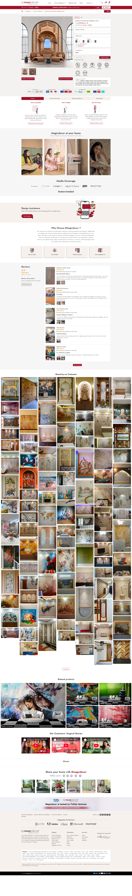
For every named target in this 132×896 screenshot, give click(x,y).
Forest (83, 853)
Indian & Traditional (98, 80)
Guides (32, 98)
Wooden (93, 855)
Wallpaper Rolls (72, 3)
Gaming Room (31, 858)
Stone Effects (71, 855)
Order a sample (105, 57)
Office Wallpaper (60, 855)
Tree (45, 853)
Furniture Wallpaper (60, 858)
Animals (28, 853)
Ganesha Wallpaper (78, 856)
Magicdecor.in (29, 873)
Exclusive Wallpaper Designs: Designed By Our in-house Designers (43, 851)
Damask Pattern (74, 853)
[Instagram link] (103, 815)
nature (98, 83)
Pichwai (30, 860)
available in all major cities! (66, 7)
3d (78, 82)
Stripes (76, 855)
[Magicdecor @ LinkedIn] (76, 775)
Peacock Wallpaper (40, 856)
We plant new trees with (103, 833)
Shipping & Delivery (77, 98)
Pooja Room (24, 858)
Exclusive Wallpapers (56, 837)
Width (76, 39)
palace (104, 83)
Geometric (91, 853)
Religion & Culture (30, 855)
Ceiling (65, 853)
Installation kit (81, 45)
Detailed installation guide (96, 123)
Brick (58, 853)
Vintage (88, 855)
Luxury (98, 858)
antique (80, 82)
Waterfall (97, 855)
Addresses (84, 840)
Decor (95, 82)
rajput (107, 83)
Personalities (67, 858)
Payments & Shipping (26, 815)
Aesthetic (87, 80)
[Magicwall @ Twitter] (71, 775)
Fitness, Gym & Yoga (81, 858)
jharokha (91, 83)
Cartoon (61, 853)
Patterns (23, 855)
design (98, 82)
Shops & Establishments (51, 855)
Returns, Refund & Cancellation (42, 815)
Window (98, 85)
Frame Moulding (92, 858)
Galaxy (86, 853)
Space (66, 855)
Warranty (23, 816)
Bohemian (49, 853)
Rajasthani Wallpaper (49, 856)
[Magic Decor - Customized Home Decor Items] (30, 3)
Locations (54, 843)
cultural (92, 82)
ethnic (106, 82)
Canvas (68, 845)
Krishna (88, 856)
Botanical (54, 853)
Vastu (87, 851)
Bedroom (92, 80)
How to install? (70, 840)
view (83, 85)
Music (106, 853)
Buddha (84, 856)
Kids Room (66, 851)
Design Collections (56, 842)
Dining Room (38, 858)
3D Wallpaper (60, 851)
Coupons (84, 838)
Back (108, 11)
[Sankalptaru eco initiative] (103, 836)
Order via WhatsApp (28, 79)
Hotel (95, 853)
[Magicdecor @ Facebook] (80, 775)
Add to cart (79, 57)
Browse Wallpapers (59, 3)
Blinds (81, 3)
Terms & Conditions (57, 815)
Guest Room (44, 858)
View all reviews (77, 365)
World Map (91, 851)
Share (77, 17)
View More (66, 669)
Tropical (83, 851)
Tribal (85, 855)
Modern (102, 858)
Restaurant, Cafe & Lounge (40, 855)
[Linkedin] (105, 815)
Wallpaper (90, 85)
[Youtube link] (100, 815)
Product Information (55, 98)
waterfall (94, 85)
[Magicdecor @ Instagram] (67, 775)
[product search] (102, 3)
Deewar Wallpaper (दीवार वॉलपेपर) (28, 856)
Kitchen (103, 856)
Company (88, 3)
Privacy (65, 815)
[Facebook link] (107, 815)
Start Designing (27, 216)
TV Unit (34, 860)
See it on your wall (66, 79)
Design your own (55, 838)
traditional (80, 85)
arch (84, 82)
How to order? (70, 838)
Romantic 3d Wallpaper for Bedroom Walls (64, 856)
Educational (73, 858)
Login (98, 7)
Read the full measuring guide (36, 123)
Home (49, 3)
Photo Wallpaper (40, 860)
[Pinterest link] (110, 815)
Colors (68, 843)
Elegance (102, 82)
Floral (79, 853)
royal (76, 85)
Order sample (55, 840)
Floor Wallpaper (51, 858)
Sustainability (99, 98)
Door (87, 858)
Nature (105, 851)
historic (84, 83)
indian (88, 83)
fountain (77, 83)
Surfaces (81, 855)
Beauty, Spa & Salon (39, 853)
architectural (87, 82)
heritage (80, 83)
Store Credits (85, 837)
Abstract (24, 853)
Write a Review (26, 284)
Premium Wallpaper (56, 835)
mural (95, 83)
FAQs (68, 842)
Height (88, 39)
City (69, 853)
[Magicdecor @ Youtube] (64, 775)
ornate (100, 83)
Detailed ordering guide (66, 123)
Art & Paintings (78, 851)
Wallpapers (82, 80)
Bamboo (32, 853)
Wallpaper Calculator (57, 845)
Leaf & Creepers (100, 853)
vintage (86, 85)
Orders (83, 835)
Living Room (105, 80)
